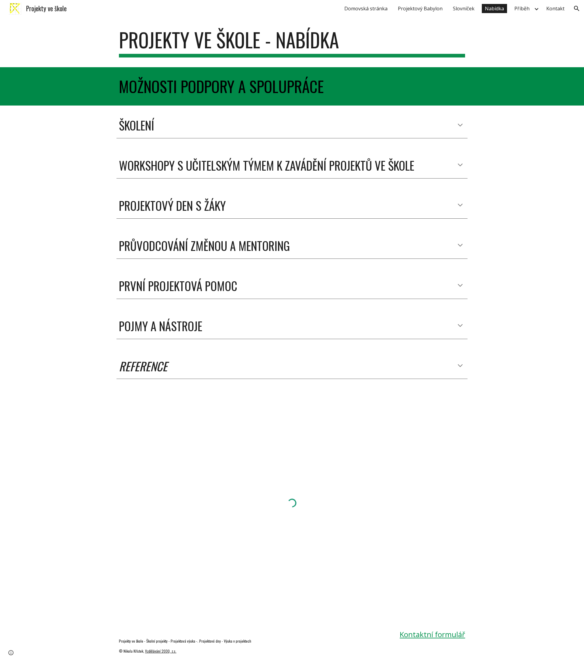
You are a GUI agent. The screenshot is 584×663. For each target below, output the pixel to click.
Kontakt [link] (555, 8)
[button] (576, 8)
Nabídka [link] (494, 8)
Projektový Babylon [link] (420, 8)
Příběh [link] (522, 8)
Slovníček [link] (463, 8)
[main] (292, 43)
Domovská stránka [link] (366, 8)
